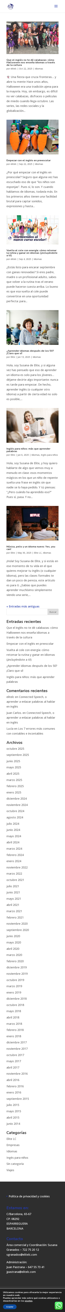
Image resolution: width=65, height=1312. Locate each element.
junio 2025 (13, 761)
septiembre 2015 (17, 1099)
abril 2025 (12, 773)
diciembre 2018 (16, 998)
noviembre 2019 (17, 974)
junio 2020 (13, 936)
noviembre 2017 (17, 1049)
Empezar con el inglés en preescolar (28, 160)
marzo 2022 (14, 873)
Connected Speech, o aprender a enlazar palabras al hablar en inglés (30, 701)
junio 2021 (13, 892)
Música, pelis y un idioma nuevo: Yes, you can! (30, 548)
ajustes (28, 1301)
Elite (13, 356)
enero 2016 (13, 1092)
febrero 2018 (15, 1030)
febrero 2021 (15, 917)
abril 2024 (12, 842)
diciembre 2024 (16, 798)
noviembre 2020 (17, 923)
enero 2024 (13, 861)
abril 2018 (12, 1017)
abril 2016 (12, 1080)
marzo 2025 (14, 780)
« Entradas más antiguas (22, 606)
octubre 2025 (15, 749)
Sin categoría (15, 1164)
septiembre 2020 (17, 930)
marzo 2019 (14, 986)
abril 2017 (12, 1067)
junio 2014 (13, 1124)
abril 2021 (12, 905)
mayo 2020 (13, 942)
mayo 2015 (13, 1111)
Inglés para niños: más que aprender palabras (28, 450)
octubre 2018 (15, 1005)
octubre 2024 (15, 811)
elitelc (14, 68)
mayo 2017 (13, 1061)
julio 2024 (12, 824)
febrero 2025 (15, 786)
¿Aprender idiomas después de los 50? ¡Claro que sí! (30, 352)
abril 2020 (12, 949)
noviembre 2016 (17, 1073)
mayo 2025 (13, 767)
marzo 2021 (14, 911)
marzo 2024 (14, 848)
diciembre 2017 (16, 1042)
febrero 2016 (15, 1086)
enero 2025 (13, 792)
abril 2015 (12, 1117)
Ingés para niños (49, 454)
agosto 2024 (14, 817)
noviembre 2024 (17, 805)
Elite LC (38, 552)
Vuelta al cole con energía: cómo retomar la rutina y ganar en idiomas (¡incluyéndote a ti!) (31, 253)
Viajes (10, 1170)
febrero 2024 (15, 855)
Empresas (13, 1145)
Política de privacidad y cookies (29, 1196)
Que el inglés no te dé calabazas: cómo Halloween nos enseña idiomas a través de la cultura (30, 62)
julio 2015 (12, 1105)
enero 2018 (13, 1036)
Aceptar (9, 1307)
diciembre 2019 (16, 967)
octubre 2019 (15, 980)
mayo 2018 (13, 1011)
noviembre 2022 (17, 867)
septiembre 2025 (17, 755)
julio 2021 (12, 886)
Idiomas (39, 68)
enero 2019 (13, 992)
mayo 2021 (13, 899)
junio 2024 (13, 830)
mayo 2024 (13, 836)
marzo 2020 (14, 955)
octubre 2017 (15, 1055)
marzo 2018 (14, 1024)
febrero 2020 (15, 961)
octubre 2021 (15, 880)
